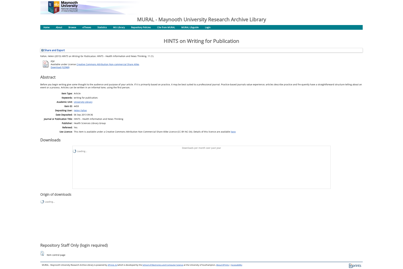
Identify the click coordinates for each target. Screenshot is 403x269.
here (233, 131)
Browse (72, 27)
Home (46, 27)
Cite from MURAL (166, 27)
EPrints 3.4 (112, 265)
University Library (83, 101)
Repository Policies (141, 27)
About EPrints (222, 265)
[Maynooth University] (62, 12)
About (59, 27)
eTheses (86, 27)
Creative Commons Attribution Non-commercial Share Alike (108, 64)
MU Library (119, 27)
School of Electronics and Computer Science (162, 265)
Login (208, 27)
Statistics (102, 27)
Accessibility (236, 265)
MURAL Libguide (190, 27)
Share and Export (54, 50)
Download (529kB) (60, 67)
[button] (42, 253)
